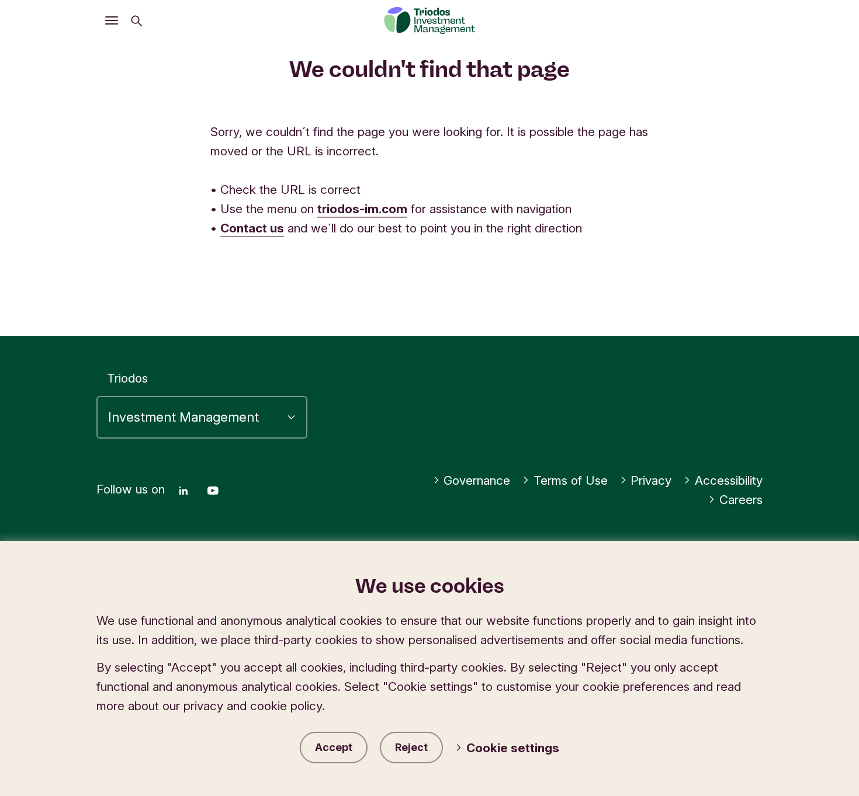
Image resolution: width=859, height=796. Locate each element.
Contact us (252, 228)
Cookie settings (512, 748)
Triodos (127, 378)
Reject (411, 747)
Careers (741, 499)
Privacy (651, 480)
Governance (477, 480)
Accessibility (729, 480)
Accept (333, 747)
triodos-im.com (362, 208)
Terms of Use (571, 480)
